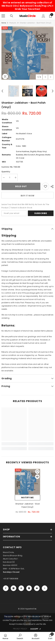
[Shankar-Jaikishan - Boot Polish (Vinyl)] (27, 482)
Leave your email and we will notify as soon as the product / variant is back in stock (25, 206)
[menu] (3, 16)
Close (52, 6)
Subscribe (40, 213)
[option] (27, 53)
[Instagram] (13, 588)
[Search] (11, 16)
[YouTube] (37, 588)
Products (12, 23)
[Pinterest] (21, 588)
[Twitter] (44, 588)
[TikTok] (29, 588)
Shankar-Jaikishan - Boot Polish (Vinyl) (27, 505)
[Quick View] (37, 476)
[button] (45, 77)
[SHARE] (51, 186)
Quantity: (5, 171)
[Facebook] (6, 588)
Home (3, 23)
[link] (14, 443)
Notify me (27, 497)
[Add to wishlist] (45, 186)
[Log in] (43, 15)
